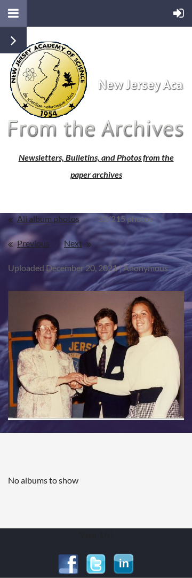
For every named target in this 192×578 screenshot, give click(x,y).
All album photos (48, 218)
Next (73, 243)
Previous (33, 243)
